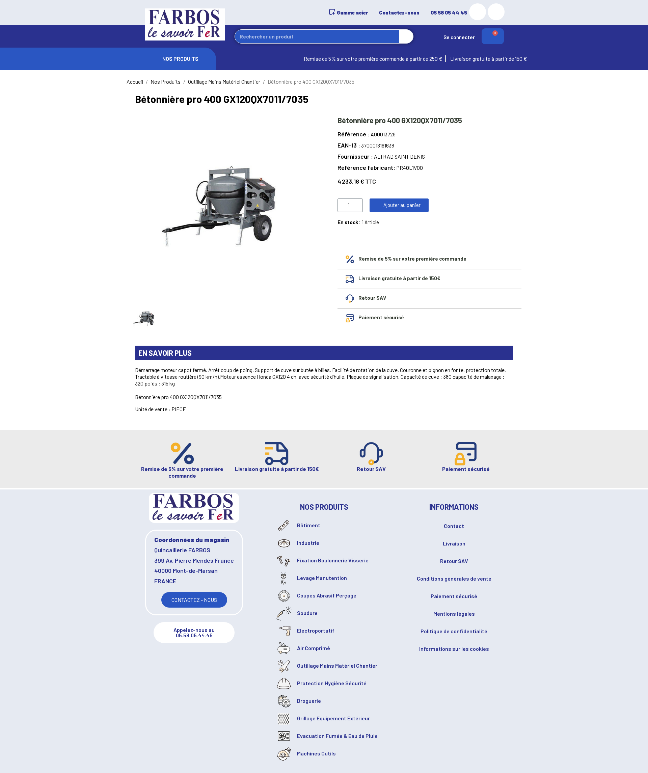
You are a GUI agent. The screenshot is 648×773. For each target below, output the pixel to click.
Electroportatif (315, 630)
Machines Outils (316, 753)
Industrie (307, 542)
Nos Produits (180, 57)
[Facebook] (496, 11)
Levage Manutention (321, 578)
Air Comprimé (313, 648)
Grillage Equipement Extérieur (333, 718)
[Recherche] (406, 36)
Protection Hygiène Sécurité (331, 683)
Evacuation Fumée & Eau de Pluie (337, 735)
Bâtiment (308, 525)
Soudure (307, 613)
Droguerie (308, 700)
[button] (399, 205)
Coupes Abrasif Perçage (326, 595)
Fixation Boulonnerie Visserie (332, 560)
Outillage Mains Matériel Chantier (336, 665)
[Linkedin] (477, 11)
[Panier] (493, 36)
